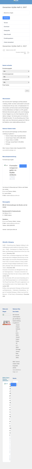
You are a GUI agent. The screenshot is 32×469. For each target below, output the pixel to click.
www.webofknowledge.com (9, 150)
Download (6, 17)
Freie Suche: (6, 85)
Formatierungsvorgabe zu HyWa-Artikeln (13, 170)
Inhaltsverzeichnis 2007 (11, 50)
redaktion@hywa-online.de (12, 195)
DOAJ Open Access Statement (10, 409)
